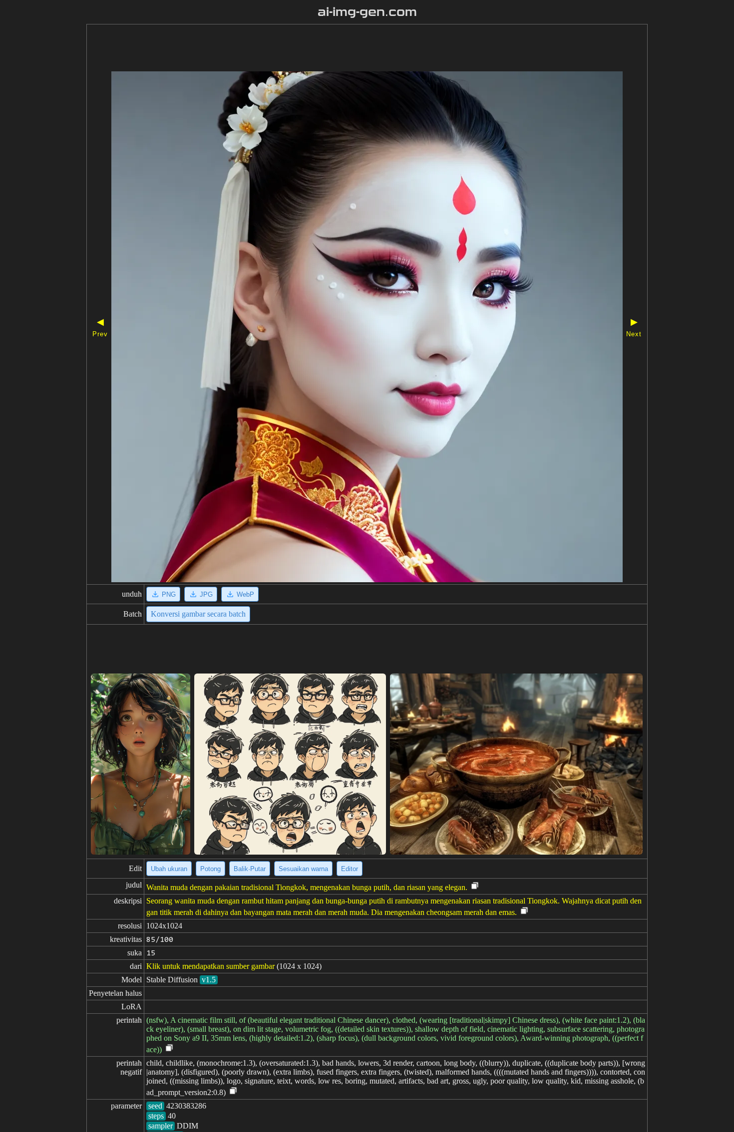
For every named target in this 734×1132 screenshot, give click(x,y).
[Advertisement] (338, 48)
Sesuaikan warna (303, 869)
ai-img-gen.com (367, 11)
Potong (210, 869)
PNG (169, 594)
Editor (349, 869)
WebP (245, 594)
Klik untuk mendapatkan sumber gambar (210, 966)
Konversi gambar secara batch (198, 614)
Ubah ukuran (169, 869)
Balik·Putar (250, 869)
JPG (206, 594)
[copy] (474, 886)
